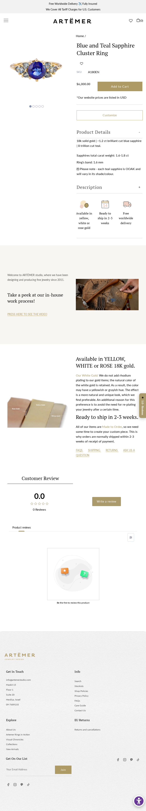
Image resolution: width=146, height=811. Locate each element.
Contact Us (80, 710)
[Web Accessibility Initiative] (139, 801)
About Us (11, 729)
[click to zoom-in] (36, 66)
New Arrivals (12, 749)
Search (78, 681)
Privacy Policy (81, 695)
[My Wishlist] (131, 21)
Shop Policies (81, 691)
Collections (11, 744)
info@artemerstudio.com (18, 679)
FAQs (79, 450)
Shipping (94, 450)
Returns (112, 450)
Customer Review (40, 478)
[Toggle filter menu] (131, 537)
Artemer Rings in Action (18, 734)
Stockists (79, 686)
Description (89, 187)
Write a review (106, 501)
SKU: (79, 72)
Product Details (93, 132)
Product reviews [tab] (21, 527)
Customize (110, 115)
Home (80, 36)
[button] (81, 63)
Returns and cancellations (87, 729)
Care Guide (80, 705)
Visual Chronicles (14, 739)
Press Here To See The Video (27, 314)
